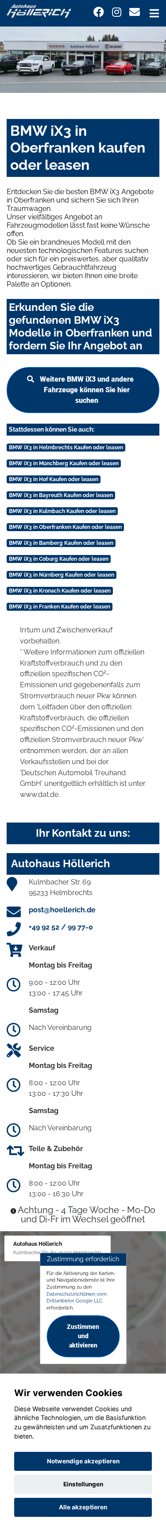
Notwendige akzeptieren (83, 1461)
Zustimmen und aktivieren (83, 1336)
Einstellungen (83, 1484)
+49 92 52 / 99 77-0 (61, 927)
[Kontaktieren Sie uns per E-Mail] (134, 12)
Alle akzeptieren (83, 1507)
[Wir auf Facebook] (98, 12)
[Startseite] (39, 10)
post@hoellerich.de (62, 910)
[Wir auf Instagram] (116, 12)
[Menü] (154, 13)
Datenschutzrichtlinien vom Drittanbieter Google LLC (76, 1297)
